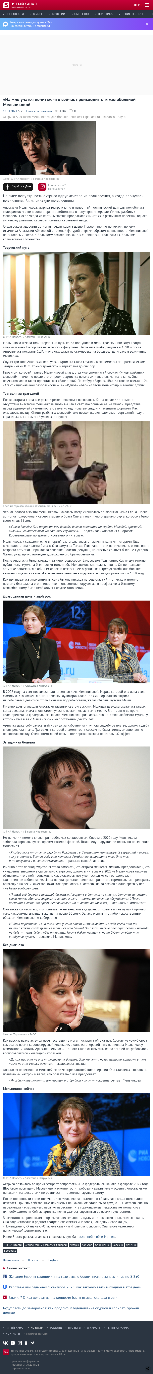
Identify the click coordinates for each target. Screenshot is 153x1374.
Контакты (13, 1333)
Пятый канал (15, 1327)
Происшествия (132, 14)
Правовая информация (25, 1361)
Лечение (131, 1245)
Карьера (87, 1245)
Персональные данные (25, 1364)
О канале (93, 1327)
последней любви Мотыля (96, 1236)
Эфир (136, 4)
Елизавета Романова (39, 111)
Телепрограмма (117, 1327)
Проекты (74, 1327)
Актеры (74, 1245)
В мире (38, 14)
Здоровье (10, 1250)
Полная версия (37, 1333)
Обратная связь (20, 1368)
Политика (105, 14)
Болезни (118, 1245)
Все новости (15, 14)
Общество (81, 14)
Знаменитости (13, 1245)
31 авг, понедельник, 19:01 (21, 7)
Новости (37, 1327)
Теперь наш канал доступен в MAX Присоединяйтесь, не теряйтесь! (31, 24)
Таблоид (56, 1327)
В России (58, 14)
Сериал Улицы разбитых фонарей (46, 1245)
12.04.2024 (10, 111)
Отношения (102, 1245)
